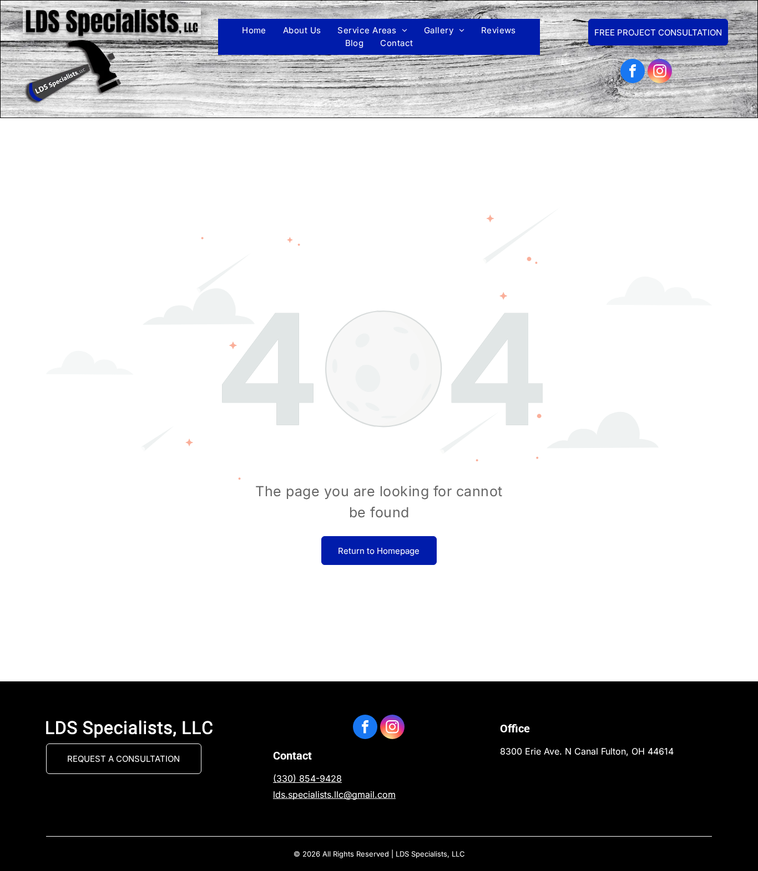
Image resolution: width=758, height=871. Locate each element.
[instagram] (660, 72)
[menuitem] (254, 30)
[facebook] (632, 72)
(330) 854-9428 (307, 778)
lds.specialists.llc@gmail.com (334, 794)
